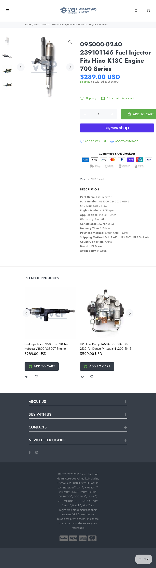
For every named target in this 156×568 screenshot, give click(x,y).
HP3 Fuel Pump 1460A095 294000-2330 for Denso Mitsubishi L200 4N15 (105, 347)
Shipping (85, 82)
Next (70, 67)
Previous (21, 67)
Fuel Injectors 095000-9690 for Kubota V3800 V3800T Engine (46, 347)
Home (28, 25)
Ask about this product (120, 98)
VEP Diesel (97, 179)
